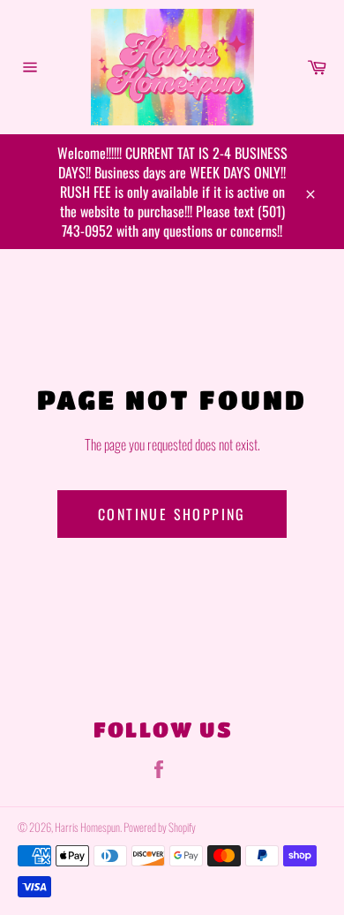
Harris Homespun (87, 827)
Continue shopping (172, 514)
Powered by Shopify (159, 827)
